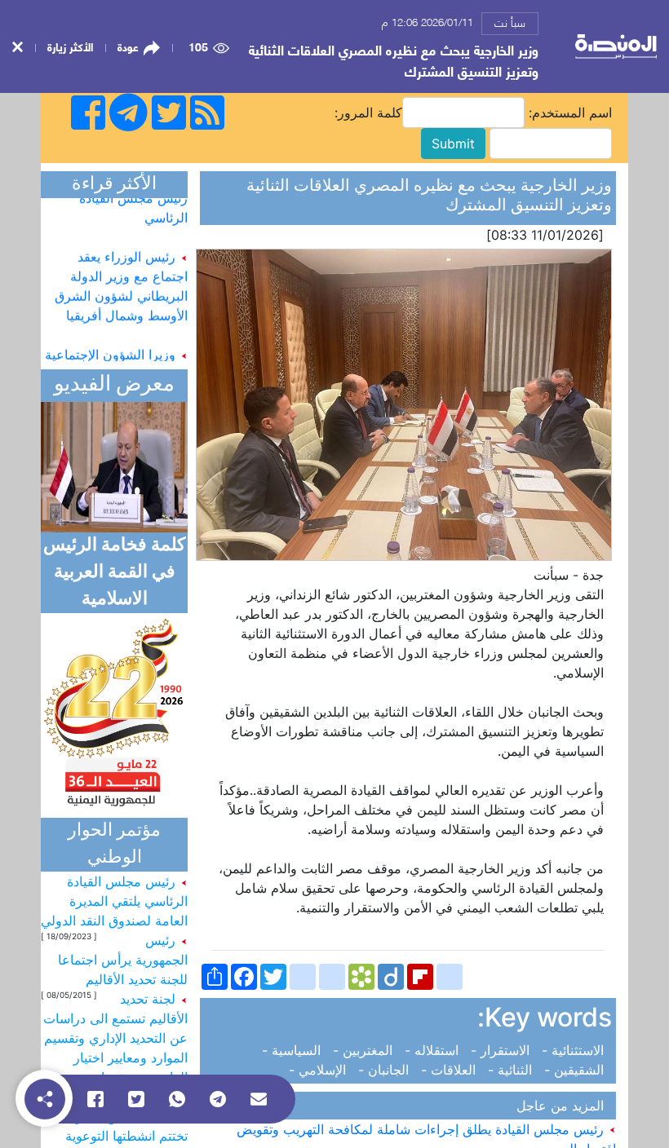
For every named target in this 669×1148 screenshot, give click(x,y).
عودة (128, 46)
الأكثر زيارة (70, 46)
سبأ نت (509, 22)
